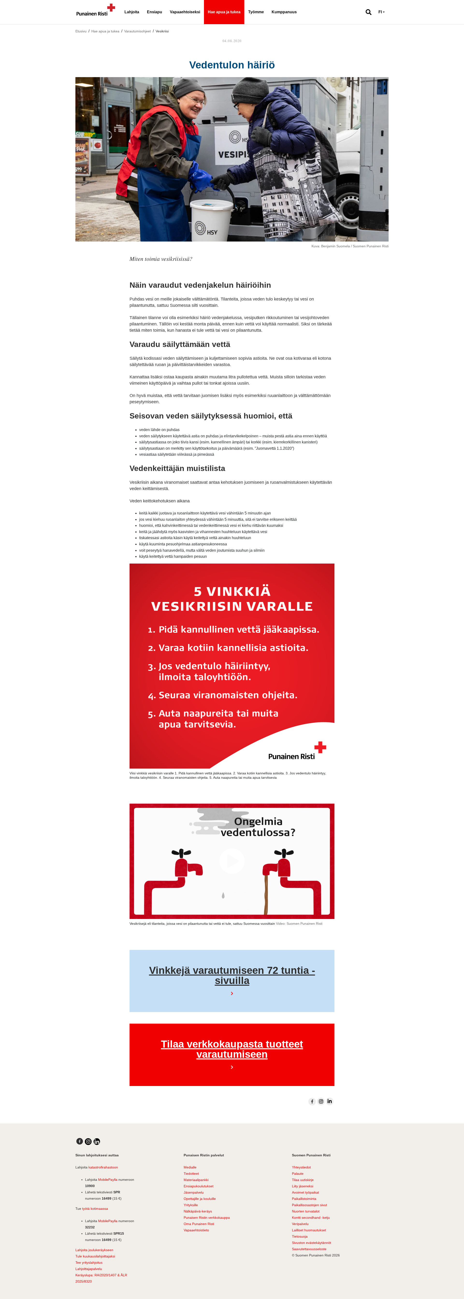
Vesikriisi (162, 31)
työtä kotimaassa (95, 1209)
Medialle (190, 1167)
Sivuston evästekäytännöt (311, 1243)
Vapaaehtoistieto (196, 1230)
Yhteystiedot (301, 1167)
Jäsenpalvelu (194, 1192)
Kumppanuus (284, 12)
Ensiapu (154, 12)
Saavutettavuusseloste (309, 1249)
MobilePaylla (107, 1180)
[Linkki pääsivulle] (95, 12)
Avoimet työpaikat (305, 1192)
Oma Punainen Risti (199, 1224)
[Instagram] (321, 1101)
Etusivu (81, 31)
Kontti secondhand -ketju (311, 1217)
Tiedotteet (191, 1173)
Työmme (256, 12)
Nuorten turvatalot (305, 1211)
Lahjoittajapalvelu (88, 1269)
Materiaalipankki (196, 1180)
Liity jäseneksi (302, 1186)
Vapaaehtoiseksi (185, 12)
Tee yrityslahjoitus (88, 1262)
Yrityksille (191, 1205)
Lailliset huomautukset (309, 1230)
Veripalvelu (300, 1224)
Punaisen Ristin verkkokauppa (207, 1217)
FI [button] (380, 12)
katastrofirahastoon (103, 1167)
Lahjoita (131, 12)
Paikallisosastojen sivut (309, 1205)
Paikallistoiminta (304, 1199)
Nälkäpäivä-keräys (198, 1211)
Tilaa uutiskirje (303, 1180)
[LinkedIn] (330, 1101)
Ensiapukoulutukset (198, 1186)
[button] (366, 12)
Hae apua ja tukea (224, 12)
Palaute (298, 1173)
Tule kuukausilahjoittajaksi (95, 1256)
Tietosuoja (300, 1236)
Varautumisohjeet (137, 31)
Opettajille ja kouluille (200, 1199)
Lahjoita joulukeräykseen (94, 1250)
